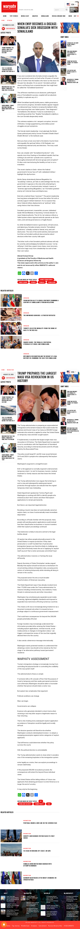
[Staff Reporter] (4, 28)
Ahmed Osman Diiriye (46, 279)
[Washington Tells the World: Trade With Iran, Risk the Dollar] (8, 79)
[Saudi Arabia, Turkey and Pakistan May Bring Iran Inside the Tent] (8, 98)
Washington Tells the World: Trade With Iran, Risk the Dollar (8, 88)
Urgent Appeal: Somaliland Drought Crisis (32, 897)
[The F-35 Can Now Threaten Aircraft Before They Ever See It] (8, 61)
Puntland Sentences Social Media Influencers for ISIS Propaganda (72, 898)
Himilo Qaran (23, 282)
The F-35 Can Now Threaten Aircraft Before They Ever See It (8, 69)
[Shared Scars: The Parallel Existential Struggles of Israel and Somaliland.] (11, 342)
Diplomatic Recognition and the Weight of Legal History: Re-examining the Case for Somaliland (40, 357)
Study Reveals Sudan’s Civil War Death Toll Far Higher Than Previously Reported (72, 914)
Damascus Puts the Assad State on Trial (74, 10)
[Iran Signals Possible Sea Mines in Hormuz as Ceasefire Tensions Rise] (23, 910)
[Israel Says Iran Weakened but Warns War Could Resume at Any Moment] (3, 898)
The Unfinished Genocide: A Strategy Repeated (39, 315)
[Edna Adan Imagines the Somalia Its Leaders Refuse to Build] (63, 54)
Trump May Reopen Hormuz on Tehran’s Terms (72, 62)
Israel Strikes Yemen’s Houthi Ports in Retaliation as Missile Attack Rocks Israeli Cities (12, 913)
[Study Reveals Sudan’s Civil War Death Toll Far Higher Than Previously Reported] (63, 913)
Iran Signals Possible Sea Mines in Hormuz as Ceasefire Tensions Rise (32, 911)
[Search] (66, 9)
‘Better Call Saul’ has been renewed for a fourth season (52, 907)
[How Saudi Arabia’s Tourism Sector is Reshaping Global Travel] (43, 913)
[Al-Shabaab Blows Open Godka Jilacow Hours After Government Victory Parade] (43, 898)
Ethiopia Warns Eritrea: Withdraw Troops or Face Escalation (32, 904)
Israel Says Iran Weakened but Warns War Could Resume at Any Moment (12, 898)
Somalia (41, 282)
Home (3, 20)
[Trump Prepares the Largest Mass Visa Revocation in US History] (8, 40)
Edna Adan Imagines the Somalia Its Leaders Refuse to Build (72, 53)
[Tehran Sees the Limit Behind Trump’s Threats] (63, 44)
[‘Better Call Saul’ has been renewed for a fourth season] (43, 907)
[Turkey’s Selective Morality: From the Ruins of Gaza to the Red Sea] (11, 328)
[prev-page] (62, 88)
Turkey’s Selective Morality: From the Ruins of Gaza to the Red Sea (40, 329)
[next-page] (65, 88)
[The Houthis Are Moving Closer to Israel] (63, 72)
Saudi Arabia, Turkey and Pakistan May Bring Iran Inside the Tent (8, 108)
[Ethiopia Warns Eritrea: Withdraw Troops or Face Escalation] (23, 904)
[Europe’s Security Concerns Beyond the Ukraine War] (3, 905)
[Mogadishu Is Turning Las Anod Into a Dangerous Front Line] (63, 81)
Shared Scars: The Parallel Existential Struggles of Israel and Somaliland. (37, 343)
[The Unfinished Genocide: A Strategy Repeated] (11, 314)
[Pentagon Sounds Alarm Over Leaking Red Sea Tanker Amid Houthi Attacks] (63, 905)
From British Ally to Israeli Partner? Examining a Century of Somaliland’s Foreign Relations (41, 301)
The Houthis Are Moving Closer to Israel (71, 72)
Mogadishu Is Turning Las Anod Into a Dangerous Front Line (72, 81)
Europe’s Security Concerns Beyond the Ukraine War (12, 905)
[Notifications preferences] (4, 924)
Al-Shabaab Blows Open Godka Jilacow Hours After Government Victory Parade (52, 899)
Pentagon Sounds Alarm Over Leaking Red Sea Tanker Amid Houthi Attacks (72, 906)
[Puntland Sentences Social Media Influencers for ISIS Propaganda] (63, 898)
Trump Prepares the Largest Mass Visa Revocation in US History (8, 50)
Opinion (9, 20)
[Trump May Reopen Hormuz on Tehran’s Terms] (63, 63)
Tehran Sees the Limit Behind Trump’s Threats (72, 44)
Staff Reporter (10, 28)
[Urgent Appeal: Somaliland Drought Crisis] (23, 898)
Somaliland (51, 282)
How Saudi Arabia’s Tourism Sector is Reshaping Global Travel (51, 914)
